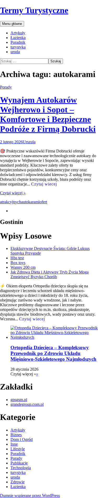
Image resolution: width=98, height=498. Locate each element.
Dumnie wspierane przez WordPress (30, 495)
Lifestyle (17, 449)
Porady (6, 87)
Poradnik (17, 42)
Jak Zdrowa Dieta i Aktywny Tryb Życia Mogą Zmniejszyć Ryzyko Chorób (49, 274)
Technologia (20, 468)
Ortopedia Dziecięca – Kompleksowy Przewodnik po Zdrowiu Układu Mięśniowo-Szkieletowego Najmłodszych (53, 353)
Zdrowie (17, 482)
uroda (15, 52)
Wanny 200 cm (23, 267)
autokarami (30, 202)
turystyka (18, 47)
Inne (14, 444)
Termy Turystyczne (34, 10)
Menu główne (12, 24)
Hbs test (17, 258)
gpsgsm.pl (18, 399)
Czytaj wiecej (44, 184)
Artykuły (17, 33)
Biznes (16, 435)
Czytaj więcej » (13, 193)
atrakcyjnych (10, 202)
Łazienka (18, 37)
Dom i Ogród (21, 439)
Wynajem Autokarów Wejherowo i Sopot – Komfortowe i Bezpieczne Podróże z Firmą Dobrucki (48, 114)
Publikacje (19, 463)
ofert (43, 202)
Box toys (17, 262)
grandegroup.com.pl (27, 404)
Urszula (29, 142)
